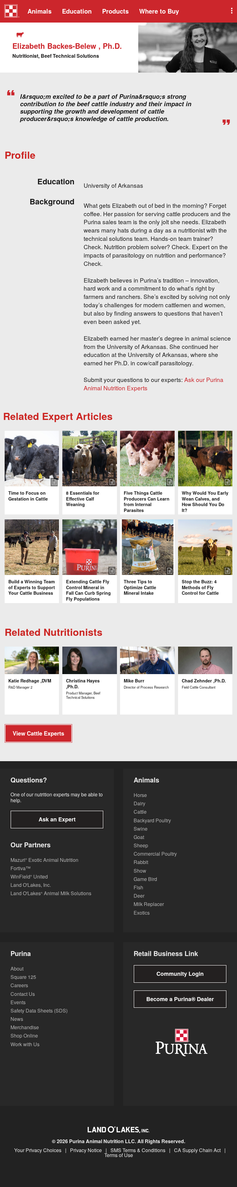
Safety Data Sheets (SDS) (39, 1010)
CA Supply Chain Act (197, 1150)
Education (77, 10)
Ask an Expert (57, 819)
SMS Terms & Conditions (137, 1150)
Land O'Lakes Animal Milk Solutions (50, 893)
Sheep (141, 845)
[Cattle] (20, 34)
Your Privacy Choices (37, 1150)
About (16, 968)
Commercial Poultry (155, 853)
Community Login (180, 974)
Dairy (139, 803)
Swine (141, 828)
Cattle (140, 811)
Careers (19, 985)
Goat (139, 837)
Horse (140, 795)
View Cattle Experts (38, 733)
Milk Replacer (149, 904)
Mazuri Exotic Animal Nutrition (44, 859)
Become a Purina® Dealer (180, 999)
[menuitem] (11, 11)
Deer (139, 895)
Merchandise (24, 1027)
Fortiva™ (20, 868)
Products (115, 10)
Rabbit (141, 862)
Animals (39, 10)
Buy (159, 10)
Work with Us (25, 1044)
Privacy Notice (86, 1150)
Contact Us (22, 993)
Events (18, 1002)
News (16, 1018)
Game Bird (145, 879)
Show (140, 870)
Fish (138, 887)
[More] (231, 11)
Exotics (142, 912)
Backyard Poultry (152, 820)
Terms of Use (118, 1155)
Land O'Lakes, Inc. (30, 884)
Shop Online (24, 1035)
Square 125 (23, 976)
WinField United (29, 876)
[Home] (11, 11)
